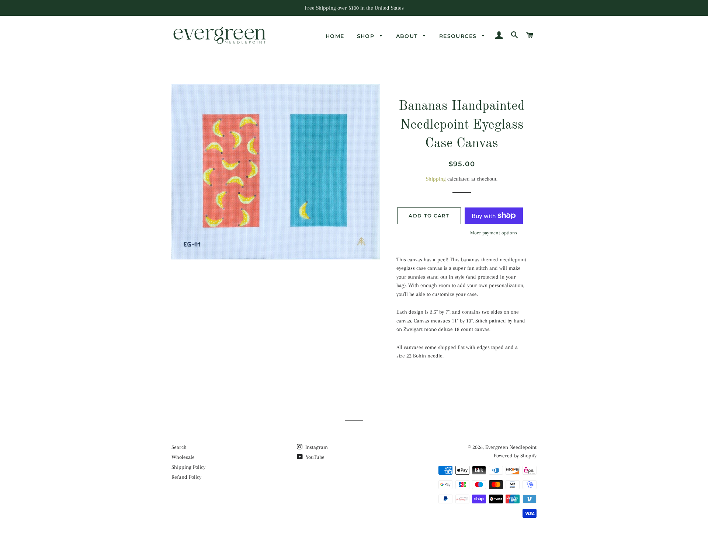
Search (179, 447)
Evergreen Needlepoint (511, 447)
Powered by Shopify (515, 455)
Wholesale (183, 457)
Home (335, 36)
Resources (459, 36)
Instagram (316, 447)
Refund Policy (186, 477)
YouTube (314, 457)
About (408, 36)
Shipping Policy (188, 467)
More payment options (493, 232)
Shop (366, 36)
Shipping (436, 179)
